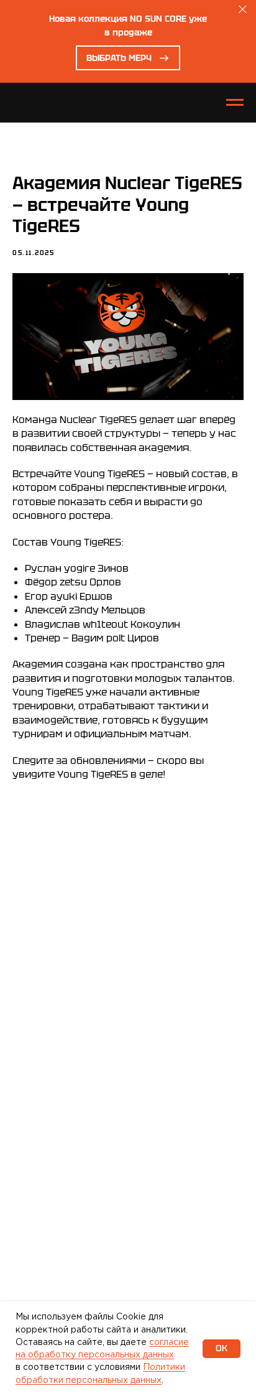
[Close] (242, 9)
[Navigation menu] (235, 102)
